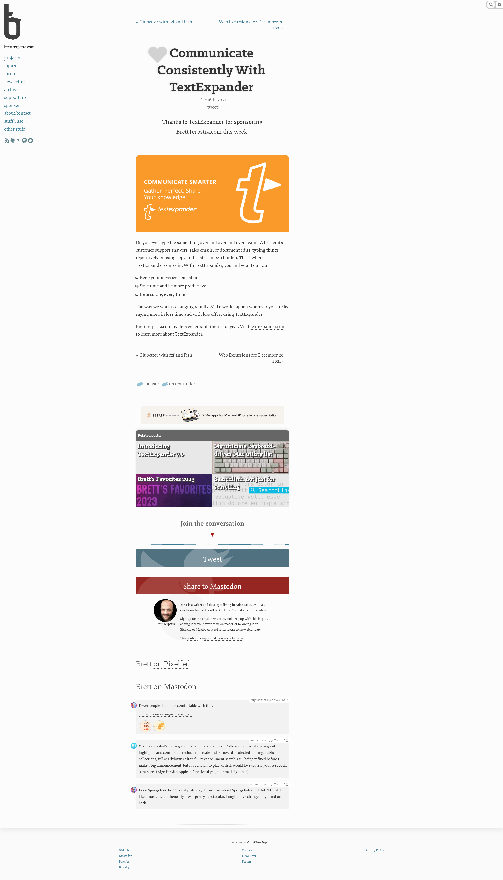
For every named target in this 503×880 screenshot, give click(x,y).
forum (10, 73)
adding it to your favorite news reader (206, 624)
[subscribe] (7, 140)
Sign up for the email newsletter (202, 619)
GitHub (224, 610)
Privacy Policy (375, 850)
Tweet (212, 107)
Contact (247, 850)
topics (10, 66)
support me (15, 97)
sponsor (12, 105)
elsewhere (260, 610)
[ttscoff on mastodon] (25, 140)
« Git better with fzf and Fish (164, 22)
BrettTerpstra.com (19, 47)
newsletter (14, 82)
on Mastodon (174, 687)
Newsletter (249, 856)
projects (12, 58)
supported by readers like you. (223, 638)
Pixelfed (124, 861)
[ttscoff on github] (13, 140)
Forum (246, 861)
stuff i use (13, 121)
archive (11, 89)
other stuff (14, 129)
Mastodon (238, 610)
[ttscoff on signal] (30, 140)
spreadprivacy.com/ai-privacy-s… (165, 714)
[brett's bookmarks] (19, 140)
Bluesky (185, 630)
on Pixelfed (171, 664)
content (192, 638)
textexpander (182, 384)
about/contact (17, 113)
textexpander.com (267, 326)
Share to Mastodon (212, 586)
